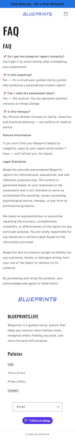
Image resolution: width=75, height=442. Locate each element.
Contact (13, 390)
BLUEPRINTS (42, 434)
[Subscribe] (58, 406)
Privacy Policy (17, 381)
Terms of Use (16, 373)
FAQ (11, 364)
